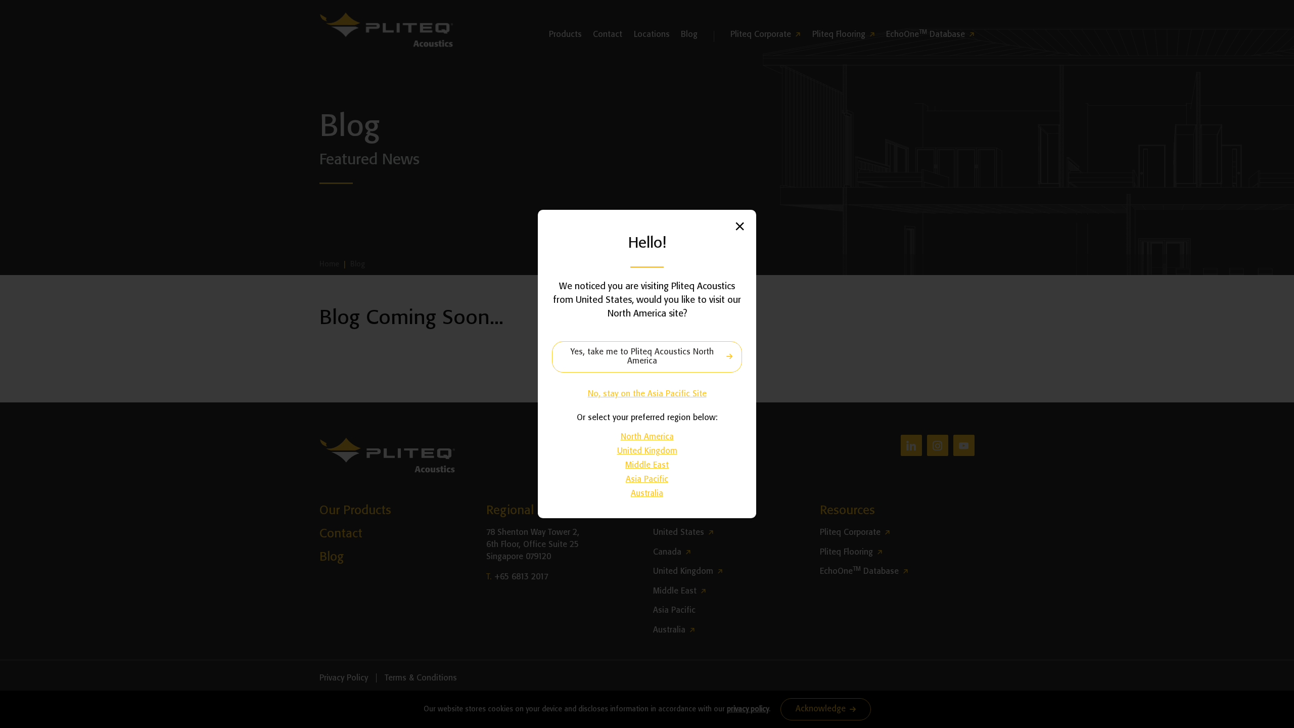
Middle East (647, 465)
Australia (647, 493)
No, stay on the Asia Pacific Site (647, 394)
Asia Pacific (647, 479)
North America (647, 437)
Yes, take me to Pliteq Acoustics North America (642, 357)
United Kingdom (647, 451)
